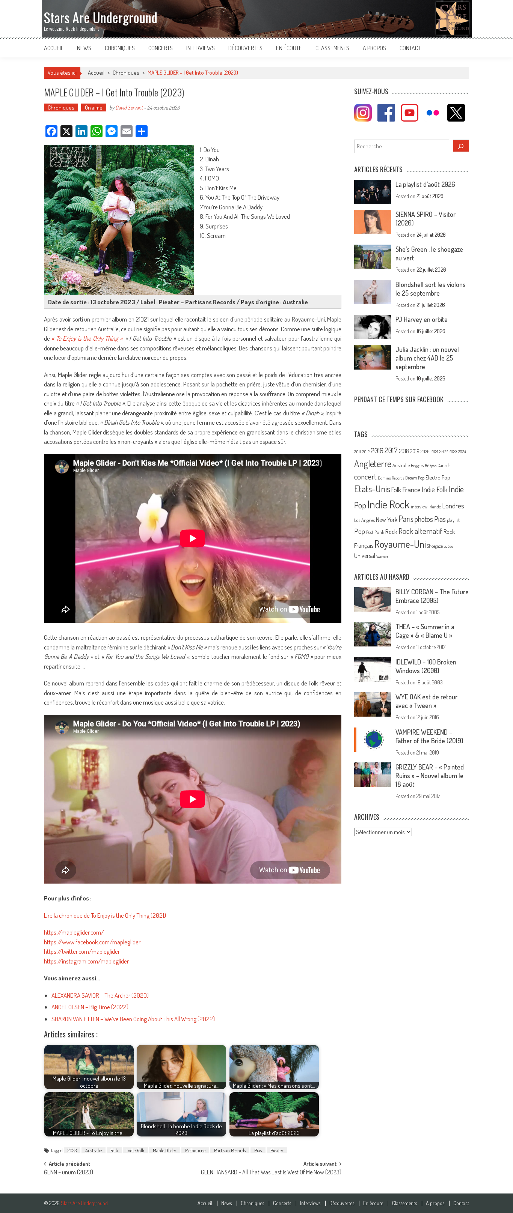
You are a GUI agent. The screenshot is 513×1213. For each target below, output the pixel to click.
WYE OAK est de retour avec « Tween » (426, 701)
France (411, 489)
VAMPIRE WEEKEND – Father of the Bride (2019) (429, 736)
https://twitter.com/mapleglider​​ (82, 951)
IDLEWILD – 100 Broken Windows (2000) (425, 666)
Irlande (435, 507)
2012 (366, 451)
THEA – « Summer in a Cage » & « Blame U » (424, 630)
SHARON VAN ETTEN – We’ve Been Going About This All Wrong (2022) (133, 1019)
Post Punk (375, 532)
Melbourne (195, 1150)
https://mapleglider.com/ (74, 932)
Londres (453, 505)
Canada (444, 465)
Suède (448, 546)
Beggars (417, 465)
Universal (364, 555)
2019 (414, 451)
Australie (93, 1150)
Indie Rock (388, 504)
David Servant (129, 107)
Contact (410, 48)
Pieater (277, 1150)
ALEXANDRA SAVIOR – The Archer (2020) (100, 995)
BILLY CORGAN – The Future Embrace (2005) (432, 596)
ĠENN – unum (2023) (68, 1173)
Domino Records (391, 478)
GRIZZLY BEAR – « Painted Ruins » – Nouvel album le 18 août (429, 775)
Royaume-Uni (400, 544)
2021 (434, 451)
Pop (359, 531)
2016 (377, 450)
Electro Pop (437, 477)
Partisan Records (230, 1150)
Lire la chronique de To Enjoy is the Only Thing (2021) (105, 915)
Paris (405, 518)
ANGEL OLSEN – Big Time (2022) (89, 1007)
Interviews (200, 48)
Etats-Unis (372, 489)
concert (365, 476)
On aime (94, 107)
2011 (357, 451)
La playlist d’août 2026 (425, 184)
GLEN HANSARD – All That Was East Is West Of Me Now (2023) (271, 1173)
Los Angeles (364, 520)
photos (424, 519)
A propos (374, 48)
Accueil (53, 48)
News (84, 48)
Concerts (160, 48)
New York (386, 519)
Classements (332, 48)
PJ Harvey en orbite (421, 319)
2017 (391, 450)
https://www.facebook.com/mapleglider (92, 942)
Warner (382, 556)
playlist (453, 520)
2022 (443, 451)
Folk (114, 1150)
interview (419, 507)
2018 (404, 451)
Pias (258, 1150)
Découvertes (245, 48)
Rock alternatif (420, 531)
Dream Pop (414, 478)
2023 (72, 1150)
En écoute (289, 48)
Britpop (430, 465)
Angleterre (372, 463)
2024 (462, 451)
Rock (391, 531)
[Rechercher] (461, 146)
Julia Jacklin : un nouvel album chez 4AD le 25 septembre (427, 358)
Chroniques (120, 48)
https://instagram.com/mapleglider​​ (86, 961)
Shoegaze (435, 546)
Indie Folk (135, 1150)
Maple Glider (165, 1150)
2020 (425, 451)
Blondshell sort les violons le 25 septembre (430, 288)
